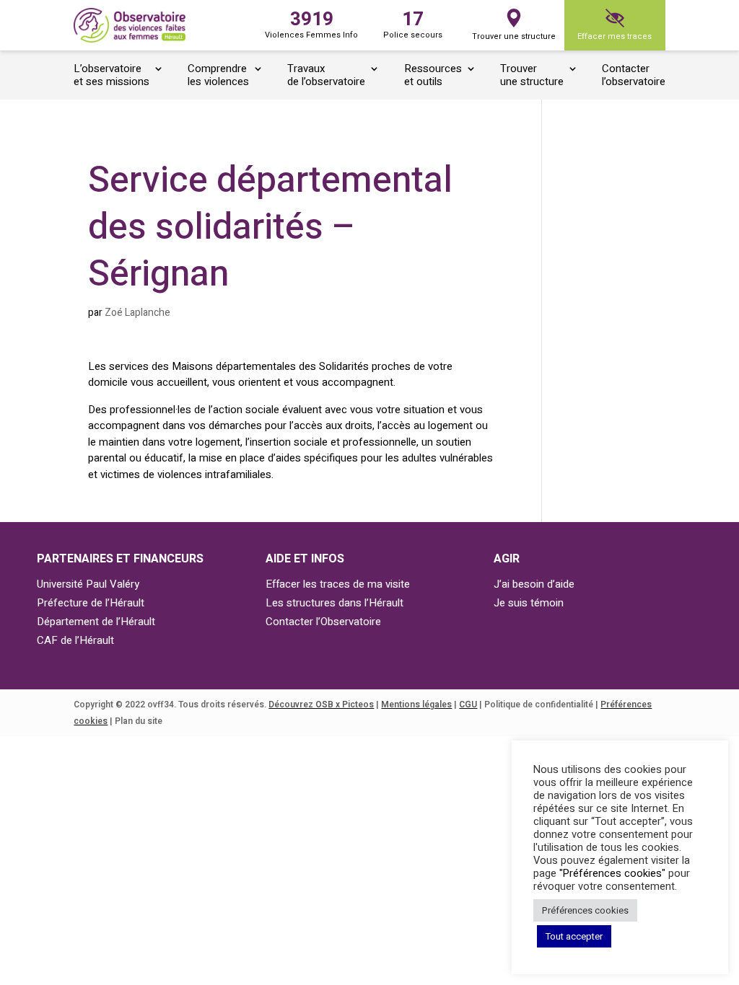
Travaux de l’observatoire (326, 75)
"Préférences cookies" (612, 873)
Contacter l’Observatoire (323, 622)
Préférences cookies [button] (585, 910)
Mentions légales (416, 704)
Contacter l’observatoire (633, 75)
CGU (468, 704)
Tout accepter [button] (574, 936)
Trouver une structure (514, 36)
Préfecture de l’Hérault (90, 603)
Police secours (412, 23)
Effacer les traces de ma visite (338, 584)
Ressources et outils (433, 75)
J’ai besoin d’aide (534, 584)
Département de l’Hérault (96, 622)
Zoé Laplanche (137, 312)
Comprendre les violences (218, 75)
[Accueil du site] (129, 25)
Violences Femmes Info (311, 23)
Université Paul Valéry (88, 584)
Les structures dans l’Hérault (334, 603)
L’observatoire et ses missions (111, 75)
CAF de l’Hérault (75, 640)
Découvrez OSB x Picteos (321, 704)
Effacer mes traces (614, 36)
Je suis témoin (529, 603)
